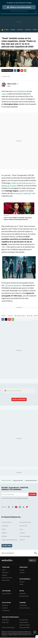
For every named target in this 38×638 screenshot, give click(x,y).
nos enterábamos (19, 91)
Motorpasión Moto (24, 596)
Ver (20, 399)
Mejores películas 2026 (31, 480)
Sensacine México (24, 622)
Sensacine (22, 582)
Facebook (15, 70)
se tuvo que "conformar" (22, 193)
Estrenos (10, 315)
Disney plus (5, 526)
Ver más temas (6, 545)
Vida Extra (22, 572)
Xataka (4, 570)
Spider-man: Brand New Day (9, 540)
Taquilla (30, 315)
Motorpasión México (25, 627)
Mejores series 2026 (18, 480)
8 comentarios (8, 70)
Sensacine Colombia (25, 625)
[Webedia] (7, 561)
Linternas (22, 540)
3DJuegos (22, 570)
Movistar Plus (23, 526)
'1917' (3, 247)
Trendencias (5, 605)
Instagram (19, 506)
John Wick (27, 29)
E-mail (25, 70)
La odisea (6, 29)
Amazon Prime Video (25, 522)
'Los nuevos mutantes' (12, 285)
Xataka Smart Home (7, 577)
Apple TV (4, 533)
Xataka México (5, 620)
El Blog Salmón (23, 605)
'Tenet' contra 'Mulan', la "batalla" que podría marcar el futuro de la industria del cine (18, 218)
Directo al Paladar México (8, 627)
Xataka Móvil (5, 572)
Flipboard (21, 70)
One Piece (20, 29)
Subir (31, 560)
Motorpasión (23, 593)
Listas (21, 529)
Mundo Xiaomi (5, 580)
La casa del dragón (25, 536)
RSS (23, 506)
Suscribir (33, 494)
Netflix (4, 529)
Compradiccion (6, 610)
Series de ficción (6, 522)
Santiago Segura (20, 315)
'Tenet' (4, 94)
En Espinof (6, 215)
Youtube (16, 506)
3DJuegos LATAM (24, 620)
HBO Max (4, 536)
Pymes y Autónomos (25, 608)
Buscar (35, 553)
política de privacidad (22, 498)
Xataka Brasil (5, 622)
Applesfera (4, 575)
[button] (13, 84)
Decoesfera (4, 608)
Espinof (21, 584)
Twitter (18, 70)
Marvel (34, 29)
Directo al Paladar (6, 593)
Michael (13, 29)
